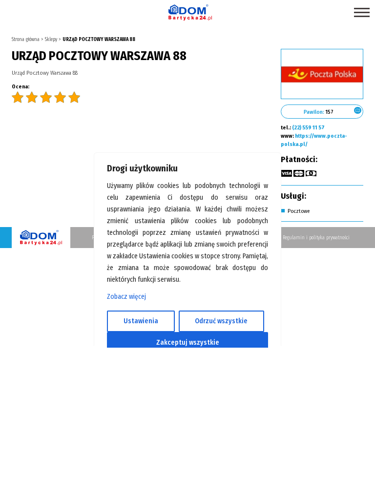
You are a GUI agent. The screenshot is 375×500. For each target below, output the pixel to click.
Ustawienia (141, 321)
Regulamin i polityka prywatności (316, 238)
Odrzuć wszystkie (221, 321)
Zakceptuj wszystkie (187, 342)
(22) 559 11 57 (308, 128)
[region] (187, 250)
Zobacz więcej (126, 296)
